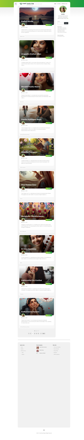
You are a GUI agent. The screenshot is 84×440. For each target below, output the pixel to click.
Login (22, 352)
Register (23, 354)
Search (59, 21)
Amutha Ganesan (23, 167)
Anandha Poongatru (29, 152)
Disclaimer (55, 352)
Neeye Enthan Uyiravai (61, 31)
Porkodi (21, 198)
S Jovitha (21, 69)
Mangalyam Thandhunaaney (32, 216)
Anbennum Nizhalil (42, 353)
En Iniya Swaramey (28, 249)
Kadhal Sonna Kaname (30, 312)
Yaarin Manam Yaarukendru (62, 27)
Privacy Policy (56, 350)
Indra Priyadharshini (23, 231)
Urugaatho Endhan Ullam (31, 54)
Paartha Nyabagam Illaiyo (31, 119)
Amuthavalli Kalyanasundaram (25, 134)
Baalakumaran (22, 36)
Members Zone (64, 3)
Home (55, 3)
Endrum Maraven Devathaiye (62, 32)
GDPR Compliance (57, 354)
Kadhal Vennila (27, 21)
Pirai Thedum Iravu (28, 185)
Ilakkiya (21, 262)
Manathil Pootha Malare (30, 87)
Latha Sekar (22, 101)
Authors (59, 3)
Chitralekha (22, 294)
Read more (48, 57)
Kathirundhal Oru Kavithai (31, 280)
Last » (44, 333)
